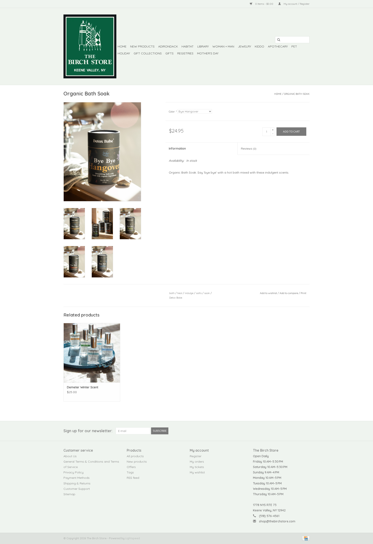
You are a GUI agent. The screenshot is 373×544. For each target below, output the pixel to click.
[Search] (277, 40)
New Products (142, 46)
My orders (197, 461)
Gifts (169, 53)
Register (195, 456)
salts (199, 293)
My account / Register (296, 3)
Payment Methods (76, 478)
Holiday (124, 53)
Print (303, 293)
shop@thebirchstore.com (277, 521)
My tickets (197, 467)
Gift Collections (148, 53)
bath (172, 293)
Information (177, 148)
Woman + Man (223, 46)
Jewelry (244, 46)
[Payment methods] (305, 538)
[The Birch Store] (89, 46)
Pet (294, 46)
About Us (70, 456)
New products (137, 461)
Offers (131, 467)
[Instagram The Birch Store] (306, 430)
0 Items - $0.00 (264, 3)
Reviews (248, 148)
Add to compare (289, 293)
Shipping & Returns (76, 483)
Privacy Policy (73, 472)
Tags (130, 472)
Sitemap (69, 494)
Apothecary (278, 46)
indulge (189, 293)
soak (207, 293)
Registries (185, 53)
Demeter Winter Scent (82, 387)
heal (179, 293)
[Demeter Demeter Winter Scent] (91, 352)
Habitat (188, 46)
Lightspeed (132, 538)
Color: (173, 111)
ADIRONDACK (168, 46)
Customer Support (76, 489)
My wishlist (197, 472)
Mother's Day (207, 53)
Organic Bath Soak (297, 93)
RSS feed (133, 478)
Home (122, 46)
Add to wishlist (268, 293)
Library (203, 46)
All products (135, 456)
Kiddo (259, 46)
